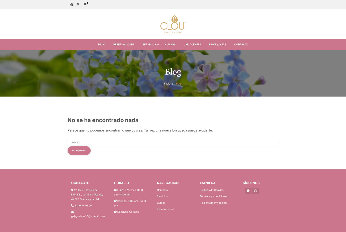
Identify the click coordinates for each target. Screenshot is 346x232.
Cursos (170, 44)
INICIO (101, 44)
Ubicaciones (192, 44)
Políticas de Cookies (211, 189)
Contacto (241, 44)
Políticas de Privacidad (213, 202)
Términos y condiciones (213, 196)
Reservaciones (123, 44)
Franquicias (217, 44)
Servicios (149, 44)
